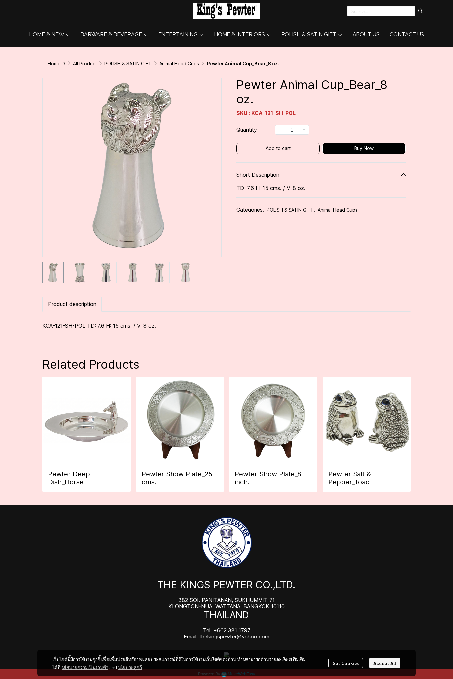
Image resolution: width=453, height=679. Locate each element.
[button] (386, 11)
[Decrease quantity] (280, 129)
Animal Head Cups (179, 63)
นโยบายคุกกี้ (130, 667)
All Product (85, 63)
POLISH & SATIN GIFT (128, 63)
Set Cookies (346, 663)
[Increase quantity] (304, 129)
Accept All (384, 663)
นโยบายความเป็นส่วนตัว (85, 667)
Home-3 (56, 63)
